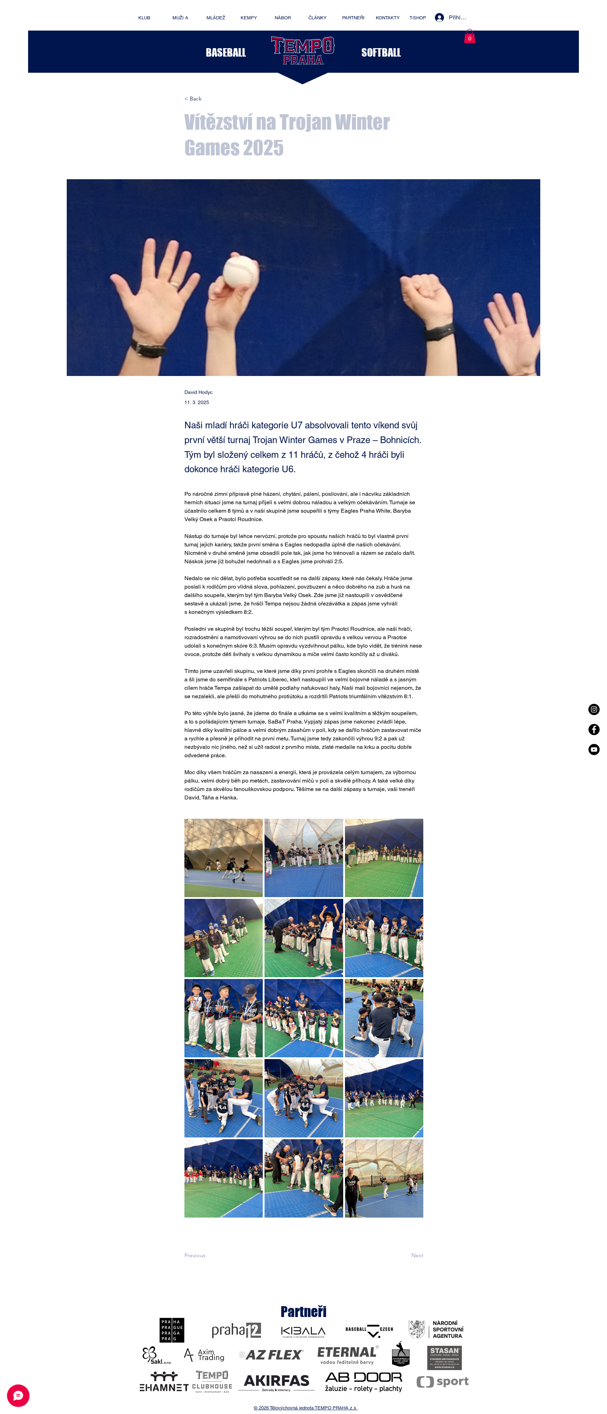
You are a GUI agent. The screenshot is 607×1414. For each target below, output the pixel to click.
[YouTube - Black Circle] (594, 749)
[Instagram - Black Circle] (594, 709)
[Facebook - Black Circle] (594, 729)
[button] (470, 36)
